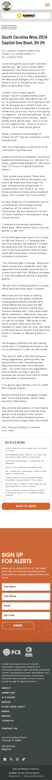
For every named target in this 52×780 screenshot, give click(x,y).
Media (6, 702)
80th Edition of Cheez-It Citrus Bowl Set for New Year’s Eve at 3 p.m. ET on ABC (25, 485)
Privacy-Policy (15, 776)
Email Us (6, 749)
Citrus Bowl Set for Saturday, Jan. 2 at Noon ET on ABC (26, 450)
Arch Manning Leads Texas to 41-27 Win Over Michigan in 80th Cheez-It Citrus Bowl (25, 456)
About (6, 688)
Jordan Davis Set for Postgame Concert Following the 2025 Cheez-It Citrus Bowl (24, 479)
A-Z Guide (8, 697)
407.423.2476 (8, 746)
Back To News (26, 506)
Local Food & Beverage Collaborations (23, 467)
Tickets (8, 721)
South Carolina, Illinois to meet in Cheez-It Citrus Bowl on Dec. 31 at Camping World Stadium (25, 493)
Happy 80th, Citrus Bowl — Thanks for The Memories (24, 462)
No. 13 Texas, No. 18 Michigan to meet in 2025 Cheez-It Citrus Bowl (26, 473)
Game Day (8, 693)
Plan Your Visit (13, 707)
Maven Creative (30, 769)
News (5, 712)
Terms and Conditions (33, 776)
